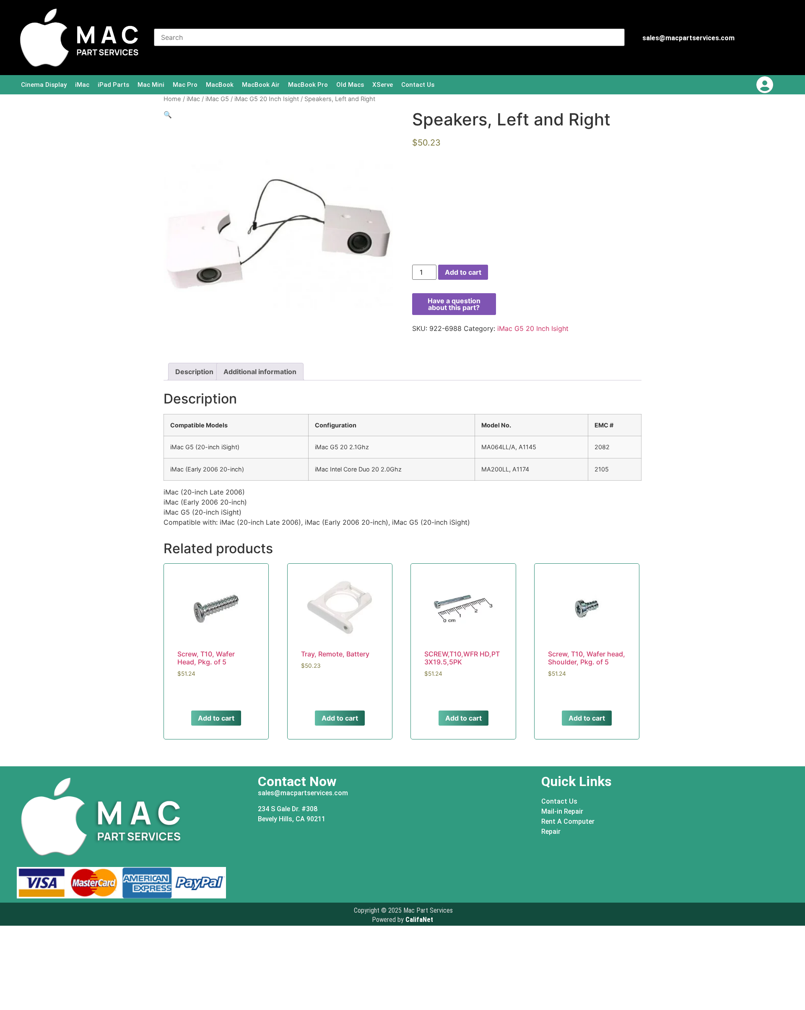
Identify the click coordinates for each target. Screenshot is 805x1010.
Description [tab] (194, 371)
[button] (168, 114)
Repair (551, 832)
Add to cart (463, 272)
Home (172, 99)
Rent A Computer (568, 821)
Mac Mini (151, 85)
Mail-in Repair (562, 811)
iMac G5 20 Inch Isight (266, 99)
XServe (382, 85)
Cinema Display (44, 85)
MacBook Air (261, 85)
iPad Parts (113, 85)
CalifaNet (419, 920)
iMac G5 (217, 99)
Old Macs (350, 85)
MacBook (220, 85)
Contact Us (417, 85)
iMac (82, 85)
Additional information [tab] (259, 371)
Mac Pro (185, 85)
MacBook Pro (308, 85)
